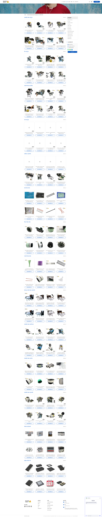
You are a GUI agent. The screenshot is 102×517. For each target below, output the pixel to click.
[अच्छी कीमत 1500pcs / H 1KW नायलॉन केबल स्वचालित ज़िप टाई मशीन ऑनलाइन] (50, 415)
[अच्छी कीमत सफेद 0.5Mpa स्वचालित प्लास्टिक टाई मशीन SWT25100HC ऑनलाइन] (50, 108)
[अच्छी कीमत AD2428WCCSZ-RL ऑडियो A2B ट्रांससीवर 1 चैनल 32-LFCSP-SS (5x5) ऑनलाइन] (39, 483)
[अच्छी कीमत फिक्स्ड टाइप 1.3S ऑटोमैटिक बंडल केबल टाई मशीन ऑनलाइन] (50, 92)
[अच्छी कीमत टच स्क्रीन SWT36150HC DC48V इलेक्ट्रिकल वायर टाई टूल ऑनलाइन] (61, 127)
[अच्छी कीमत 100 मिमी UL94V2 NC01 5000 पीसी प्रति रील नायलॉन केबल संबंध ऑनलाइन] (39, 229)
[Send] (100, 516)
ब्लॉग (73, 1)
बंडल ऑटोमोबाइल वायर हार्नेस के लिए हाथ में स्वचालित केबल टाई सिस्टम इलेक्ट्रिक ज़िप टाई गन (29, 353)
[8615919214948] (72, 49)
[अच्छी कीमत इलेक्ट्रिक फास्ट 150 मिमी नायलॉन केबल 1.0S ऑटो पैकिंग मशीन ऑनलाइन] (29, 142)
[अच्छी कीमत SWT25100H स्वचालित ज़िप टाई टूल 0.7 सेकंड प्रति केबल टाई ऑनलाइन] (29, 24)
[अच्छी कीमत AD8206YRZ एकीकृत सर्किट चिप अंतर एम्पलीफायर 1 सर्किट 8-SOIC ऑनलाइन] (29, 483)
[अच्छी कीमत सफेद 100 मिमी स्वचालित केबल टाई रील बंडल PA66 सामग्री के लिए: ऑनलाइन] (39, 365)
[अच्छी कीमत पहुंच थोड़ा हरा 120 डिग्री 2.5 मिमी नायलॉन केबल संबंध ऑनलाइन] (61, 195)
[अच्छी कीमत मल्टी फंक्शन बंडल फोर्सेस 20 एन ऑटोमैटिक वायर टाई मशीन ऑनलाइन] (61, 399)
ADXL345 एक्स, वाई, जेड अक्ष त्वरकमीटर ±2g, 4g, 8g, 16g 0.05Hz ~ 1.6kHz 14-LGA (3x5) (61, 490)
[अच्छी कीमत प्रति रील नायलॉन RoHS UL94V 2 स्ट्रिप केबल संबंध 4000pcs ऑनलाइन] (50, 244)
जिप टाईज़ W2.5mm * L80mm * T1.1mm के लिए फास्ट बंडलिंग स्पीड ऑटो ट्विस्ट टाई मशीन (61, 167)
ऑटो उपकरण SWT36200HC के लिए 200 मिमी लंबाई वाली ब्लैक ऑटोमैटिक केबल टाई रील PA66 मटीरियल (50, 387)
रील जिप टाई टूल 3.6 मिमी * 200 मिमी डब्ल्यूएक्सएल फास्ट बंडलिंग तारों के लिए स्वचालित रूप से (50, 65)
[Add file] (86, 516)
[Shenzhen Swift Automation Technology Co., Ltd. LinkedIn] (25, 506)
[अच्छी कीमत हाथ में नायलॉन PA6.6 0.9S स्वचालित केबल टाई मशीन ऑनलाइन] (29, 415)
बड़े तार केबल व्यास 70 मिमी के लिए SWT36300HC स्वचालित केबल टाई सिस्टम (61, 353)
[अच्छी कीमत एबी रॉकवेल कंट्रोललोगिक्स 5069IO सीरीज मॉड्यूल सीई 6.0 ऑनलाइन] (29, 433)
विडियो (71, 1)
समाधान (69, 1)
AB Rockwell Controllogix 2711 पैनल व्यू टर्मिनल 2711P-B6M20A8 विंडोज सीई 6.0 (40, 440)
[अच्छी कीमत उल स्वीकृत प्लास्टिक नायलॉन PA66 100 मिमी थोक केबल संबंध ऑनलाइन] (39, 210)
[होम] (28, 502)
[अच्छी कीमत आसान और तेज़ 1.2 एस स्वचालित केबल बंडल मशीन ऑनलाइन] (50, 127)
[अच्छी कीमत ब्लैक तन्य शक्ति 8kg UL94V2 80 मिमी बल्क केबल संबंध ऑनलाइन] (50, 210)
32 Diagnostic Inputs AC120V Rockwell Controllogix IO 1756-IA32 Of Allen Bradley (29, 456)
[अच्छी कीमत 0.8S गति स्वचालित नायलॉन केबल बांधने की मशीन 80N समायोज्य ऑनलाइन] (50, 40)
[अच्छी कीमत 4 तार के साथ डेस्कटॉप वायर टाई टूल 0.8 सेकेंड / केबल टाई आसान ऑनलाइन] (39, 142)
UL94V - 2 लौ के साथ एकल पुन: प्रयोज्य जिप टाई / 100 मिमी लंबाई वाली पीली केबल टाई (50, 270)
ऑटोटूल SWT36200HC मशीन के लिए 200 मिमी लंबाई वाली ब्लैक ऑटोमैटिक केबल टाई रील (29, 372)
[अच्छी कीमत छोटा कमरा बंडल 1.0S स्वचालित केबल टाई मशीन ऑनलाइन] (39, 415)
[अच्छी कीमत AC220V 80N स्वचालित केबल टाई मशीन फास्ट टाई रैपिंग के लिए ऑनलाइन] (50, 142)
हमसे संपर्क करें (76, 1)
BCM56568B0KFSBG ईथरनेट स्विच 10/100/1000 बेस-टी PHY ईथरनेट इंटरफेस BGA (50, 490)
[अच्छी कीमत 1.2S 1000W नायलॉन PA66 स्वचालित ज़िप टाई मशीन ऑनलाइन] (29, 74)
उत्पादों (67, 1)
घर (25, 14)
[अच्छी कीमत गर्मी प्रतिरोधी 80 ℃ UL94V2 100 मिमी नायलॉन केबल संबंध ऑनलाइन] (61, 263)
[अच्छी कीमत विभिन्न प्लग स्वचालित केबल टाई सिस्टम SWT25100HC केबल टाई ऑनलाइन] (29, 331)
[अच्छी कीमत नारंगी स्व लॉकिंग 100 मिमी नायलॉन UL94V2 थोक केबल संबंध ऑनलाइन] (61, 210)
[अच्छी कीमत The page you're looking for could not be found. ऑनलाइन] (29, 210)
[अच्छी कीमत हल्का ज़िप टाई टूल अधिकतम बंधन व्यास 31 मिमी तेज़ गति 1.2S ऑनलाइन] (39, 58)
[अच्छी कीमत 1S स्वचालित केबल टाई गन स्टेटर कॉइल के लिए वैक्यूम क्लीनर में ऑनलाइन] (29, 58)
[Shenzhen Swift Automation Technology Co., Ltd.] (6, 2)
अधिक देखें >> (64, 17)
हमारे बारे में (64, 1)
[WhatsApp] (68, 49)
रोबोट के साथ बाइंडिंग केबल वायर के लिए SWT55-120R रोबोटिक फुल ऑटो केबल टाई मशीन (50, 319)
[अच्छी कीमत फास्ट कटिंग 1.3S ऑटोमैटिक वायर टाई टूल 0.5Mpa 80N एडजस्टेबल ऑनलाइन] (50, 176)
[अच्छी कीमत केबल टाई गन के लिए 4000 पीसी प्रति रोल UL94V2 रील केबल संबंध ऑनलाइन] (39, 381)
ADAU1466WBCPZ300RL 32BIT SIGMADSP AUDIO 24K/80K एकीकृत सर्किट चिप (50, 474)
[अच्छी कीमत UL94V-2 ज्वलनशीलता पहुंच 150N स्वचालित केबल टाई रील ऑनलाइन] (29, 381)
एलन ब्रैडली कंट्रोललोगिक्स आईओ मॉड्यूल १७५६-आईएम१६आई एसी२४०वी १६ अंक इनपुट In (50, 440)
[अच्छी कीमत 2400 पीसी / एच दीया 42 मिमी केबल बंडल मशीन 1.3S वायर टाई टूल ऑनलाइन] (61, 142)
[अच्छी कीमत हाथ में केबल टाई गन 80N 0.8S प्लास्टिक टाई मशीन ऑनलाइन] (39, 176)
